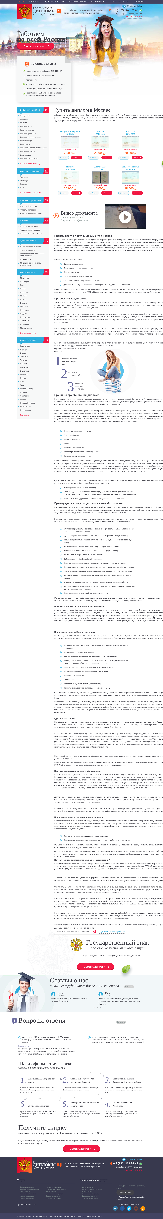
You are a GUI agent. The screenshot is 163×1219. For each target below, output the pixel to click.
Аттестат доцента (27, 250)
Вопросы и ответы (77, 2)
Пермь (23, 378)
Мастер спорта (26, 328)
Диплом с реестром (28, 134)
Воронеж (24, 374)
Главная (20, 2)
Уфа (22, 385)
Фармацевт (24, 282)
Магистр (23, 123)
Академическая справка (30, 230)
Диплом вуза (25, 155)
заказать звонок (133, 16)
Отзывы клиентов (99, 2)
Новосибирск (25, 410)
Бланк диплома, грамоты (30, 246)
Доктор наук (25, 144)
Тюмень (23, 360)
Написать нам (125, 1192)
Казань (23, 399)
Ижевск (23, 353)
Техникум (24, 177)
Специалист (25, 116)
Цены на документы (54, 2)
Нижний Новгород (27, 403)
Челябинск (24, 396)
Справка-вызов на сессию (31, 233)
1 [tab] (94, 1007)
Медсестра (24, 278)
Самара (23, 392)
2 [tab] (97, 1007)
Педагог (23, 314)
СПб (22, 382)
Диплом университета (29, 158)
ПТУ (22, 188)
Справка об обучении (29, 226)
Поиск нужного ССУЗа (29, 193)
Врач (22, 285)
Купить (76, 157)
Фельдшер (24, 324)
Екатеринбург (25, 406)
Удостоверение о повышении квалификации (32, 255)
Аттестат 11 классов (28, 206)
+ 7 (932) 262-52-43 (125, 10)
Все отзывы (129, 986)
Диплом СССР (26, 126)
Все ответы (121, 1022)
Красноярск (25, 346)
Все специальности (28, 333)
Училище (24, 181)
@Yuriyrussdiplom (134, 6)
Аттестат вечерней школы (31, 213)
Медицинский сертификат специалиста (30, 264)
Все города (24, 415)
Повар (23, 289)
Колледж (23, 184)
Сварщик (24, 292)
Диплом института (27, 151)
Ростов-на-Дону (26, 389)
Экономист (24, 321)
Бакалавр (24, 119)
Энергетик (24, 310)
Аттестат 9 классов (28, 210)
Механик (23, 296)
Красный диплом (27, 130)
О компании (34, 2)
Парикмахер (25, 317)
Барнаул (23, 349)
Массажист (24, 307)
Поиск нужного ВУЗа (29, 164)
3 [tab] (101, 1007)
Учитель (23, 303)
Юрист (23, 299)
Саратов (23, 364)
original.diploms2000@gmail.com (128, 13)
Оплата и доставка (121, 2)
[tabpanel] (73, 999)
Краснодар (24, 367)
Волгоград (24, 371)
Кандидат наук (26, 141)
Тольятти (24, 357)
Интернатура (25, 259)
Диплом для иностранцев (30, 137)
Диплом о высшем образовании (33, 148)
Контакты (139, 2)
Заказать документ (34, 46)
